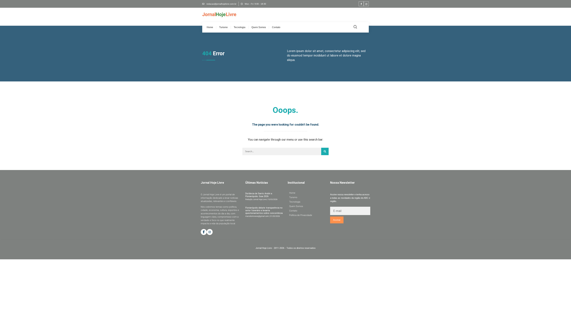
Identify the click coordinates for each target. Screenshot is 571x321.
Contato (276, 27)
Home (210, 27)
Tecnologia (239, 27)
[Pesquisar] (325, 151)
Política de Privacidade (300, 215)
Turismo (223, 27)
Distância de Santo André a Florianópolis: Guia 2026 (258, 195)
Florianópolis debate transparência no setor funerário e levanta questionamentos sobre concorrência (264, 210)
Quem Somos (258, 27)
